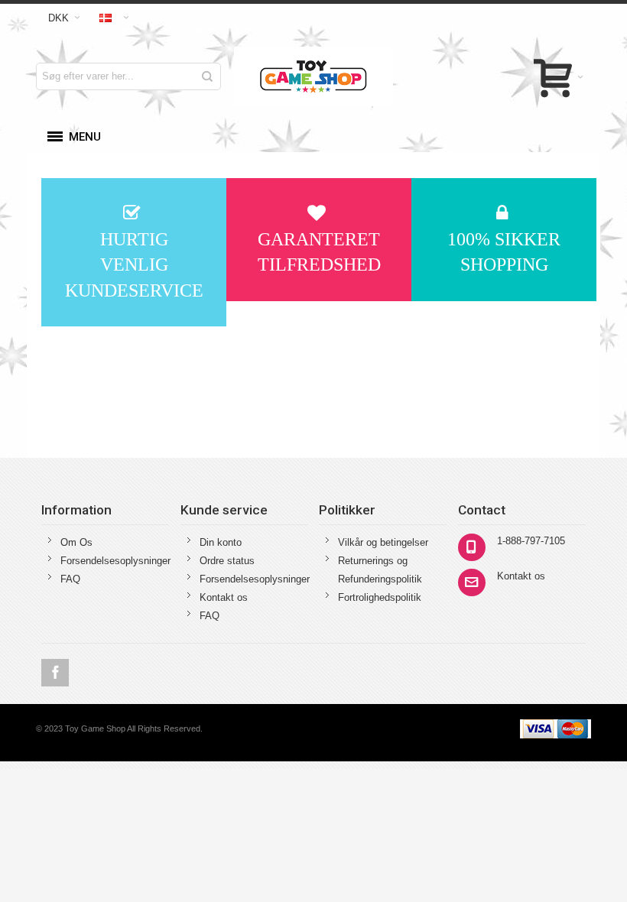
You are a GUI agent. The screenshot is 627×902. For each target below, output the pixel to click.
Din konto (221, 542)
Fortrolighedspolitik (379, 597)
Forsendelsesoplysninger (115, 560)
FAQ (70, 579)
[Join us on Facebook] (55, 673)
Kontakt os (224, 597)
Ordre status (227, 560)
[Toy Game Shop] (314, 76)
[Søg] (207, 76)
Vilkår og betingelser (383, 542)
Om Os (76, 542)
